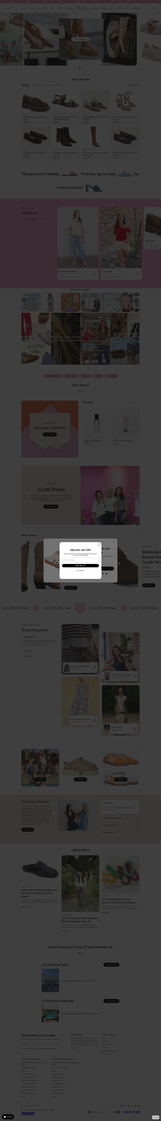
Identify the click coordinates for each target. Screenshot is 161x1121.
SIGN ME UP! (80, 565)
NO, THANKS (81, 570)
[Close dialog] (99, 544)
